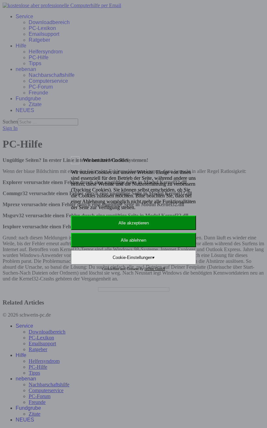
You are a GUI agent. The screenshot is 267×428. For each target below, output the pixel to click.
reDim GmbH (155, 269)
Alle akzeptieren (134, 223)
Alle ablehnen (133, 240)
